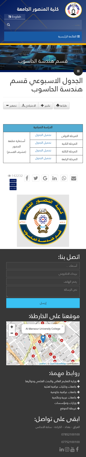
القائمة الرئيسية (67, 36)
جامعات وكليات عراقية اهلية (60, 386)
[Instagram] (67, 450)
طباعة (63, 105)
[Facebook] (78, 450)
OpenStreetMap (58, 363)
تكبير (47, 105)
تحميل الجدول (43, 135)
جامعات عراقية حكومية (64, 392)
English (16, 16)
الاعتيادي (30, 105)
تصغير (12, 105)
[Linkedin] (62, 450)
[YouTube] (73, 450)
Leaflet (42, 363)
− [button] (11, 333)
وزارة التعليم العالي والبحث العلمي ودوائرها (51, 381)
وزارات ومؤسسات (66, 403)
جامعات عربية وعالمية (64, 397)
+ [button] (11, 326)
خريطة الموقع (68, 408)
